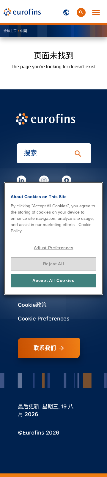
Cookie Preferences (44, 318)
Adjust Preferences (53, 247)
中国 (23, 31)
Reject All (53, 264)
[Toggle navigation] (66, 11)
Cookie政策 (32, 305)
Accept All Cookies (53, 280)
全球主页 (10, 31)
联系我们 (45, 348)
